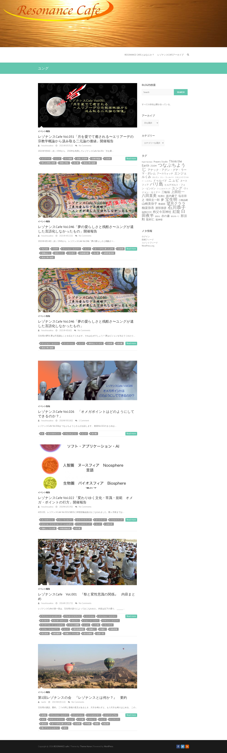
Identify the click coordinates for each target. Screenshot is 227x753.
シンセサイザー (94, 715)
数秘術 (161, 203)
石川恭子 (71, 253)
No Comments (85, 145)
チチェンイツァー (56, 719)
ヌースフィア (100, 520)
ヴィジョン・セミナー (71, 249)
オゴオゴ (45, 621)
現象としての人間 (48, 528)
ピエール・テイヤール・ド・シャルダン (57, 524)
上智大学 (109, 524)
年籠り (102, 629)
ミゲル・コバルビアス (50, 629)
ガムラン (75, 621)
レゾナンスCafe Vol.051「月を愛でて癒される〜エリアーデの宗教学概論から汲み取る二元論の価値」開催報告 (86, 138)
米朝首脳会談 (65, 528)
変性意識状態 (79, 629)
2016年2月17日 (66, 603)
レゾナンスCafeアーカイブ (170, 54)
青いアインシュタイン (50, 728)
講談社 (157, 216)
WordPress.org (148, 245)
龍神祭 (159, 219)
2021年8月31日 (66, 145)
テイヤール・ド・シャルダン (53, 625)
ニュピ (86, 625)
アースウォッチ (165, 173)
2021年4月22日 (66, 235)
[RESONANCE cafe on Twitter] (183, 746)
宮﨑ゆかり (46, 253)
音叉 (65, 728)
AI (42, 434)
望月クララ (59, 253)
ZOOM (55, 249)
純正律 (106, 724)
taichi (43, 702)
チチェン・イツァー (110, 621)
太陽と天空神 (82, 159)
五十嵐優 (68, 159)
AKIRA (44, 715)
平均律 (87, 724)
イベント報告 (44, 131)
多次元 (44, 724)
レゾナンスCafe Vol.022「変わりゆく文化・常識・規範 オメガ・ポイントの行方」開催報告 (85, 500)
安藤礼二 (92, 629)
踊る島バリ (175, 216)
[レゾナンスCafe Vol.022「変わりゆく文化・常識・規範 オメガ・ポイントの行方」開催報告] (87, 466)
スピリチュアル (111, 715)
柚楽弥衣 (148, 208)
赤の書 (76, 163)
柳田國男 (56, 633)
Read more (131, 158)
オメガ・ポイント (60, 621)
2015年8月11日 (59, 702)
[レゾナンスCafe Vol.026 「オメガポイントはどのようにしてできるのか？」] (87, 380)
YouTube (45, 249)
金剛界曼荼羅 (109, 253)
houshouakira (47, 145)
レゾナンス (114, 719)
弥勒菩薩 (113, 629)
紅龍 (176, 211)
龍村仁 (150, 219)
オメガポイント (54, 434)
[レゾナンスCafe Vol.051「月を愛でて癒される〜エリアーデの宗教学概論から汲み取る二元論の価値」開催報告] (87, 105)
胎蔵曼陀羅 (84, 253)
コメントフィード (150, 242)
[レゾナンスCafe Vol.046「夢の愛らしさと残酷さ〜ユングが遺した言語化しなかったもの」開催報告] (87, 195)
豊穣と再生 (64, 163)
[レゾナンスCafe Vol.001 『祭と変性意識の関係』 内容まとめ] (87, 562)
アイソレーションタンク (51, 616)
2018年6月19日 (66, 506)
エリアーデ (46, 159)
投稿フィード (148, 239)
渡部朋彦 (160, 208)
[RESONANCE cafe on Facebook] (178, 746)
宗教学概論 (96, 159)
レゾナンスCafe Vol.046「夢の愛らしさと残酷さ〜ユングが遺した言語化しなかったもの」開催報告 (86, 229)
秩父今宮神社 (162, 212)
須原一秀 (100, 633)
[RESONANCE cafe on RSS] (187, 746)
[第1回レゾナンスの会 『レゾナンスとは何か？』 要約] (87, 666)
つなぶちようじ (71, 434)
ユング (57, 159)
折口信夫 (45, 633)
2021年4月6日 (65, 330)
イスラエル (89, 616)
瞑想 (97, 724)
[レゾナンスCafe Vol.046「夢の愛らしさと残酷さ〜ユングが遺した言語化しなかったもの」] (87, 290)
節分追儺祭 (88, 633)
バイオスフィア (116, 520)
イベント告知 (44, 316)
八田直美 (149, 195)
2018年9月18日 (66, 420)
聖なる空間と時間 (48, 163)
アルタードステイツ (72, 616)
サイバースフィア (83, 520)
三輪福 (166, 192)
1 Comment (84, 420)
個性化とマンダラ (95, 343)
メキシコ (91, 719)
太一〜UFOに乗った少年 (104, 249)
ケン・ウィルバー (65, 520)
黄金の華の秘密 (89, 163)
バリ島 (96, 625)
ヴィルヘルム (68, 343)
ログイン (146, 236)
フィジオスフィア (84, 524)
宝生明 (107, 159)
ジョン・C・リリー (91, 621)
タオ (43, 719)
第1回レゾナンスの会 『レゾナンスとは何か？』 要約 (82, 697)
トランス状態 (74, 625)
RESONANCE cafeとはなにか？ (139, 54)
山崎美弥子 (149, 203)
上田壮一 (178, 191)
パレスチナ (108, 625)
